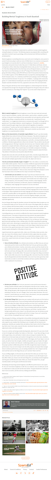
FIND (48, 5)
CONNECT (26, 5)
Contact (31, 469)
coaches (42, 63)
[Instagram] (29, 473)
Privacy (25, 469)
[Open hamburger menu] (2, 2)
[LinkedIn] (17, 473)
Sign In (47, 1)
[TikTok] (33, 473)
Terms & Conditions (15, 469)
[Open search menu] (4, 1)
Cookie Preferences (41, 469)
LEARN (3, 5)
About (6, 469)
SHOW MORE (25, 458)
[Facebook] (21, 473)
